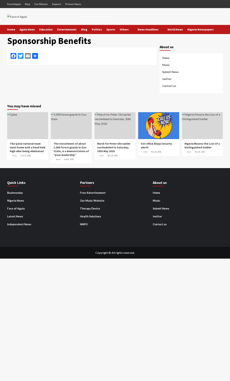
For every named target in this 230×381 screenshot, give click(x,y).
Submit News (170, 71)
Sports (110, 29)
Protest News (73, 4)
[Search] (220, 29)
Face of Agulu (16, 208)
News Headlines (148, 29)
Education (46, 29)
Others (124, 29)
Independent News (19, 224)
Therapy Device (90, 208)
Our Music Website (92, 200)
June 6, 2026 (68, 159)
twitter (167, 78)
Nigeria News (15, 200)
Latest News (15, 216)
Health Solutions (90, 216)
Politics (97, 29)
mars (14, 155)
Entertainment (67, 29)
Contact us (169, 85)
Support (56, 4)
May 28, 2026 (112, 155)
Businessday (15, 192)
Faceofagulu (14, 4)
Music (166, 64)
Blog (27, 4)
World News (175, 29)
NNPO (84, 224)
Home (11, 29)
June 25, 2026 (25, 155)
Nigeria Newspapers (200, 29)
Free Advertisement (93, 192)
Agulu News (27, 29)
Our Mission (41, 4)
